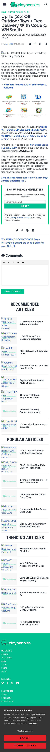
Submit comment (13, 291)
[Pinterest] (40, 44)
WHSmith (25, 12)
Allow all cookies (25, 746)
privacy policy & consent (20, 217)
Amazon (4, 654)
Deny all (25, 738)
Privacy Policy (7, 701)
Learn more (32, 724)
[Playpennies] (25, 4)
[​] (25, 275)
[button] (3, 262)
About (4, 694)
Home (3, 12)
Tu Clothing (6, 658)
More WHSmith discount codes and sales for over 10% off (22, 243)
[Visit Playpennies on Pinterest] (12, 683)
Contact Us (6, 698)
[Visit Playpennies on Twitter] (2, 683)
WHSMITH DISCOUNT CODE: (17, 239)
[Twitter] (30, 44)
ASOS (3, 661)
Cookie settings (25, 731)
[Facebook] (35, 44)
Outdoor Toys (14, 12)
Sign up (25, 206)
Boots (4, 668)
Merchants (6, 651)
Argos (4, 665)
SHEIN (3, 671)
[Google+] (46, 44)
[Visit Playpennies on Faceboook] (7, 683)
